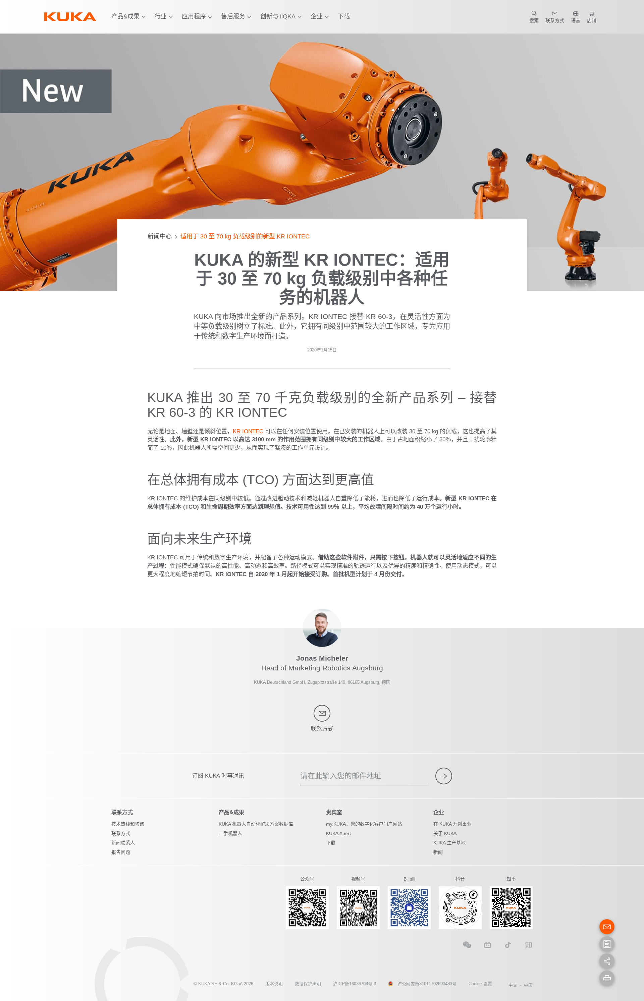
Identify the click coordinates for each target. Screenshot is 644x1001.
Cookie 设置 (480, 983)
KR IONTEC (248, 431)
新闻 (438, 852)
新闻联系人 (123, 842)
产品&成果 (125, 16)
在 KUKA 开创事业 (452, 824)
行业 (161, 16)
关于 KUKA (445, 833)
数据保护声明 (308, 983)
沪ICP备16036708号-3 (354, 983)
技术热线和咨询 (127, 824)
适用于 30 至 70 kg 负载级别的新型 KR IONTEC (245, 236)
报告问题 (120, 852)
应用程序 (194, 16)
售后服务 (233, 16)
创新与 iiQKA (278, 16)
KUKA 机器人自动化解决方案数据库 (256, 824)
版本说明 (274, 983)
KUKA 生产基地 (449, 842)
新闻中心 (160, 236)
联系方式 (120, 833)
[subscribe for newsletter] (443, 776)
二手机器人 (230, 833)
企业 (317, 16)
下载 (344, 16)
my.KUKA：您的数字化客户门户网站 (364, 824)
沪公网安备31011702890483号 (427, 983)
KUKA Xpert (338, 833)
